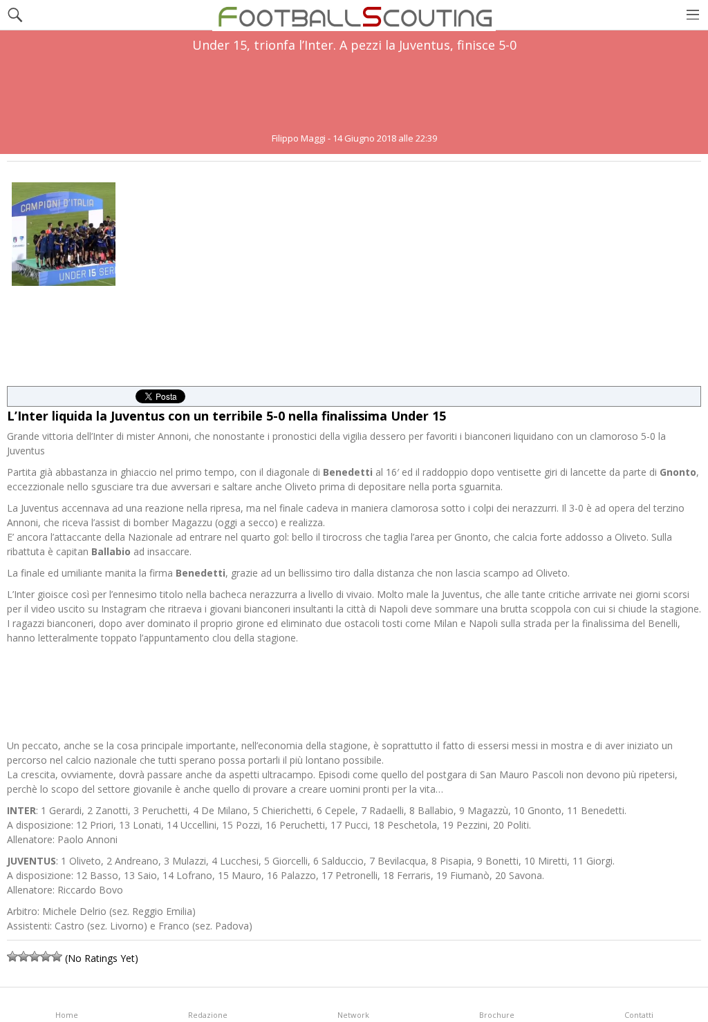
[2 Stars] (23, 956)
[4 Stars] (45, 956)
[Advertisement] (354, 92)
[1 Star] (12, 956)
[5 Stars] (56, 956)
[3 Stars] (34, 956)
